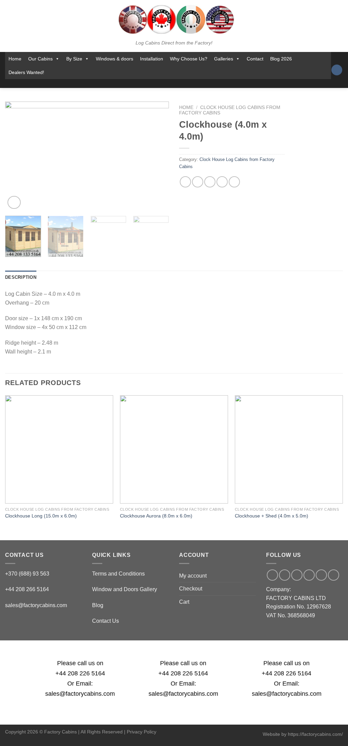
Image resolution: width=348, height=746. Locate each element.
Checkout (190, 589)
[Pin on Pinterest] (222, 181)
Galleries (223, 58)
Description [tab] (20, 277)
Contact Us (105, 621)
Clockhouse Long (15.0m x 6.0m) (41, 515)
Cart (184, 602)
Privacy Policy (141, 731)
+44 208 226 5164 (80, 673)
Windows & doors (114, 58)
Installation (151, 58)
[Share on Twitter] (197, 181)
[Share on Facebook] (185, 181)
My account (193, 576)
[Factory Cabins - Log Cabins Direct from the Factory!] (174, 19)
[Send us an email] (168, 83)
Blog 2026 (281, 58)
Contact (255, 58)
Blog (97, 605)
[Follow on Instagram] (150, 83)
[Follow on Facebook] (141, 83)
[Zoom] (14, 202)
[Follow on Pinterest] (186, 83)
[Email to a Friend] (209, 181)
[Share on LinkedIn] (234, 181)
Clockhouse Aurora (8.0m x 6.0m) (156, 515)
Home (14, 58)
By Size (74, 58)
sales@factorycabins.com (36, 605)
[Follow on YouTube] (194, 83)
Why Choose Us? (188, 58)
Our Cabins (40, 58)
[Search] (336, 70)
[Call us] (176, 83)
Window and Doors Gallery (124, 589)
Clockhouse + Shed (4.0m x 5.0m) (271, 515)
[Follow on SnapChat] (159, 83)
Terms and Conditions (118, 574)
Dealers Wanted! (26, 72)
